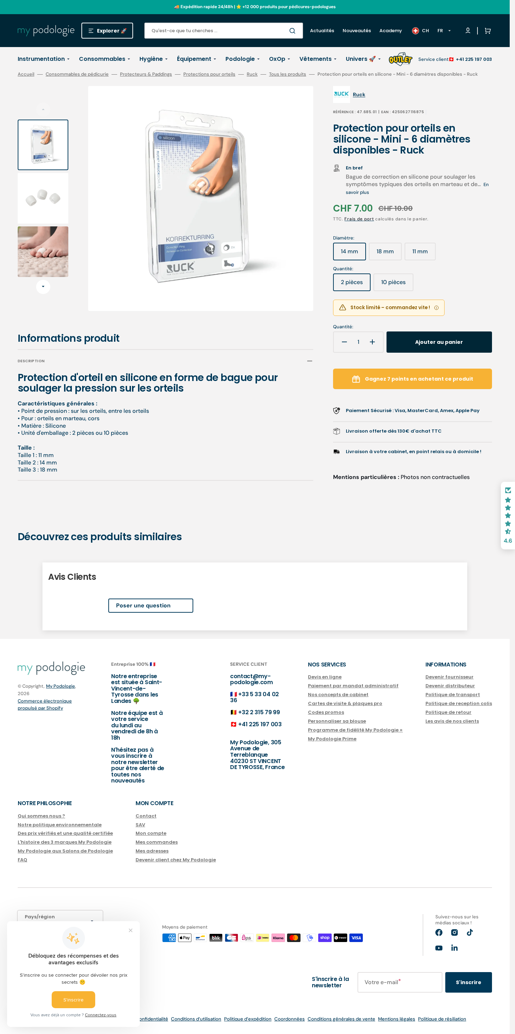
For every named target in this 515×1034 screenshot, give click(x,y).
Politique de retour (448, 712)
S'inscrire (468, 982)
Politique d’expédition (247, 1019)
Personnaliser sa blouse (337, 721)
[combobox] (223, 31)
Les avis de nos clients (452, 721)
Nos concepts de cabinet (338, 694)
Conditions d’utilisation (196, 1019)
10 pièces (397, 284)
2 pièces (356, 284)
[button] (486, 31)
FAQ (22, 859)
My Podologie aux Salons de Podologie (65, 851)
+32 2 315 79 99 (259, 712)
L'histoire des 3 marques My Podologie (64, 842)
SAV (140, 824)
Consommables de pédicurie (77, 74)
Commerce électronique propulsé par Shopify (45, 704)
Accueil (26, 74)
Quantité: (343, 327)
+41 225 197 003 (474, 59)
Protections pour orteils (209, 74)
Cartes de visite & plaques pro (345, 703)
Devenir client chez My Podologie (176, 859)
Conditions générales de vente (341, 1019)
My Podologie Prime (332, 738)
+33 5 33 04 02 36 (254, 697)
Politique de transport (452, 694)
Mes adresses (152, 851)
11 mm (424, 254)
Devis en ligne (325, 677)
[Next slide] (43, 287)
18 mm (389, 254)
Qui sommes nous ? (41, 816)
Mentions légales (396, 1019)
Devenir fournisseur (449, 677)
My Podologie (60, 686)
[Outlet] (401, 59)
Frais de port (359, 219)
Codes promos (326, 712)
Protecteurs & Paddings (146, 74)
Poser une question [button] (143, 605)
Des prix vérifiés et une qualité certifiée (65, 833)
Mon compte (151, 833)
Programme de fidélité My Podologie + (355, 730)
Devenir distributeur (450, 685)
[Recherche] (294, 31)
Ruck (252, 74)
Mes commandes (157, 842)
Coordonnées (289, 1019)
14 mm (353, 254)
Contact (146, 816)
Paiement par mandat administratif (353, 685)
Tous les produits (287, 74)
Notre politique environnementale (60, 824)
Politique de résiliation (442, 1019)
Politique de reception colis (458, 703)
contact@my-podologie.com (251, 679)
